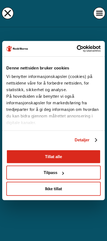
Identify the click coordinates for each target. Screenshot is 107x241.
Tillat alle (53, 156)
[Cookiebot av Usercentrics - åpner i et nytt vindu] (77, 48)
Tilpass (50, 172)
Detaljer (82, 140)
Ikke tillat (53, 188)
